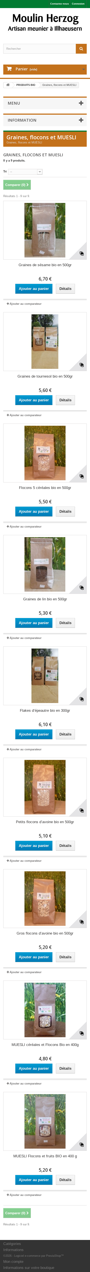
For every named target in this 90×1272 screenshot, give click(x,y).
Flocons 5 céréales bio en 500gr (45, 488)
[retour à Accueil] (8, 85)
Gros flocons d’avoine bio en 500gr (45, 933)
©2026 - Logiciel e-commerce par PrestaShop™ (33, 1255)
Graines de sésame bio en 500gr (45, 265)
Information (22, 120)
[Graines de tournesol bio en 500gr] (45, 341)
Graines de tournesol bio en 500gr (45, 376)
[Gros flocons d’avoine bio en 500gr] (45, 898)
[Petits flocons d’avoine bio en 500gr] (45, 787)
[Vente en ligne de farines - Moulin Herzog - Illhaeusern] (45, 22)
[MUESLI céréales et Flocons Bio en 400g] (45, 1010)
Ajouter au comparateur (26, 303)
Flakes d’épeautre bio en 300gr (45, 710)
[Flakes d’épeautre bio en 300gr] (45, 676)
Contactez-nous (59, 3)
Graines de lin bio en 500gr (45, 599)
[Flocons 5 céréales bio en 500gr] (45, 453)
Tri (5, 171)
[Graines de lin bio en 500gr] (45, 564)
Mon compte (13, 1262)
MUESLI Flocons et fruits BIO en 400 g (45, 1156)
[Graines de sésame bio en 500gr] (45, 230)
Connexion (78, 3)
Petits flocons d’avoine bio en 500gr (45, 822)
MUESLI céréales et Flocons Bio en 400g (45, 1045)
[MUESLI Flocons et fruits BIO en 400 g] (45, 1121)
